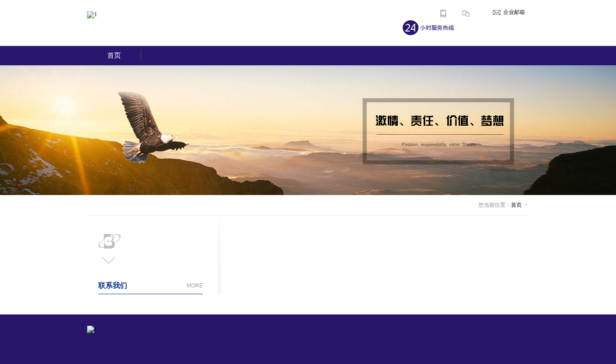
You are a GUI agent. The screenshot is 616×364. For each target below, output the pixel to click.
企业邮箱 (514, 12)
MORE (195, 285)
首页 (114, 55)
